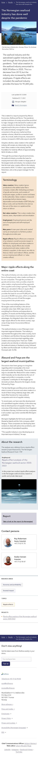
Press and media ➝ (8, 709)
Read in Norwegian (21, 105)
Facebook (23, 750)
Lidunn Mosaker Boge (23, 746)
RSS (2, 732)
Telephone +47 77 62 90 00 (11, 679)
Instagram (15, 750)
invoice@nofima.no (8, 688)
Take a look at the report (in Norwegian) (18, 521)
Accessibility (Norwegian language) (13, 728)
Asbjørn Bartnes (30, 743)
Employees (5, 714)
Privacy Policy (6, 718)
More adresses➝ (7, 704)
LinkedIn (7, 750)
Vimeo (30, 750)
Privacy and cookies (8, 723)
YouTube (19, 752)
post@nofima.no (7, 683)
